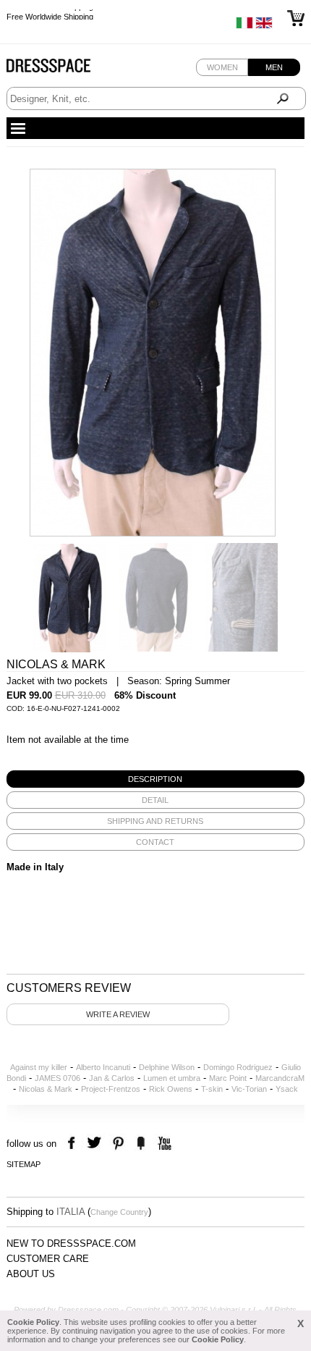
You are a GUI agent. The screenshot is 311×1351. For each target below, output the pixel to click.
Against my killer (38, 1067)
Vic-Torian (249, 1089)
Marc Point (228, 1078)
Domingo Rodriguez (238, 1067)
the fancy (140, 1143)
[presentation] (156, 779)
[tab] (156, 779)
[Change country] (244, 26)
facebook (73, 1143)
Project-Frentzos (110, 1089)
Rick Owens (170, 1089)
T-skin (212, 1089)
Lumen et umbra (171, 1078)
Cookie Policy (33, 1322)
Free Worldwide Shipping (50, 14)
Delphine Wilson (167, 1067)
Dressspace (62, 69)
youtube (163, 1143)
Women (222, 67)
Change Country (119, 1212)
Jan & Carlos (112, 1078)
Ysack (287, 1089)
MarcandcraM (279, 1078)
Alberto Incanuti (103, 1067)
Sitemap (24, 1164)
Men (274, 67)
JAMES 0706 (57, 1078)
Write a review (118, 1014)
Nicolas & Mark (45, 1089)
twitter (96, 1143)
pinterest (118, 1143)
